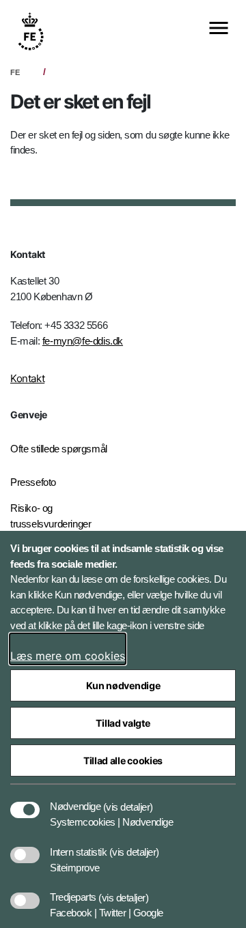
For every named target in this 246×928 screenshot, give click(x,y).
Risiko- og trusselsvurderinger (50, 516)
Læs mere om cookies (67, 656)
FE (14, 72)
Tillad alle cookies (123, 760)
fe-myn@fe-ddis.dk (82, 341)
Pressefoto (33, 482)
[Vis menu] (218, 29)
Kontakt (27, 378)
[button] (128, 800)
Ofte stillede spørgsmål (58, 448)
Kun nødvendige (123, 685)
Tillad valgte (123, 723)
